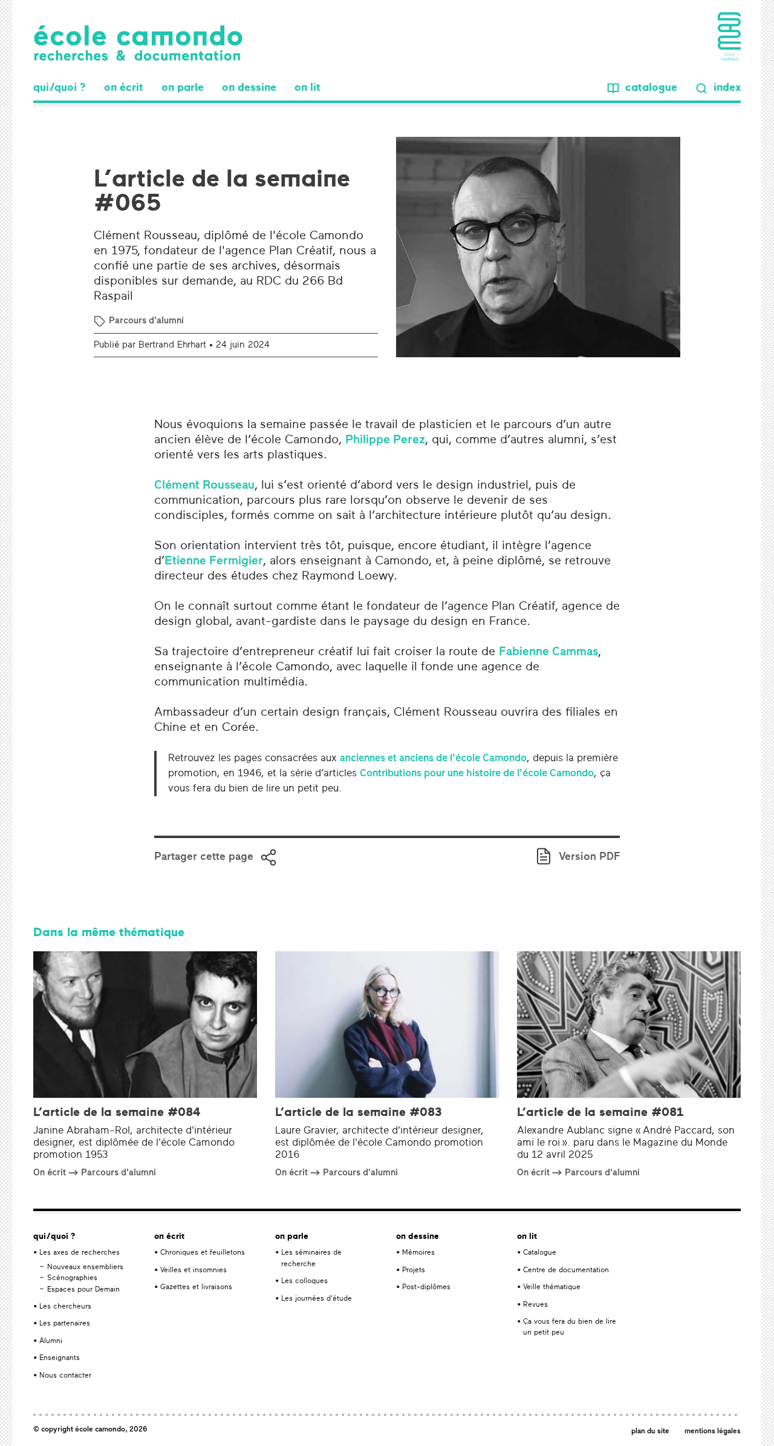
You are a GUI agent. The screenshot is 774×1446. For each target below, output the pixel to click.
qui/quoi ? (59, 88)
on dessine (249, 88)
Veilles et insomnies (193, 1270)
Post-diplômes (426, 1287)
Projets (413, 1270)
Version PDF (589, 857)
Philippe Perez (385, 440)
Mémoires (418, 1252)
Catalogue (539, 1252)
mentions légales (713, 1431)
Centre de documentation (566, 1270)
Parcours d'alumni (146, 321)
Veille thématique (551, 1287)
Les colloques (304, 1281)
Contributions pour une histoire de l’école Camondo (477, 773)
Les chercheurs (65, 1306)
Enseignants (59, 1358)
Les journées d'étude (316, 1298)
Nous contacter (65, 1375)
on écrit (123, 88)
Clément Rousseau (204, 486)
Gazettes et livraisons (196, 1287)
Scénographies (72, 1278)
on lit (307, 88)
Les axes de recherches (79, 1252)
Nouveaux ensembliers (85, 1267)
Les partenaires (64, 1323)
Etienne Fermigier (213, 561)
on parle (182, 88)
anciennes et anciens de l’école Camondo (433, 758)
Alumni (50, 1341)
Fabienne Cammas (548, 652)
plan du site (650, 1431)
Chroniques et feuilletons (202, 1252)
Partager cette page (203, 857)
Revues (535, 1305)
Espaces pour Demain (83, 1289)
